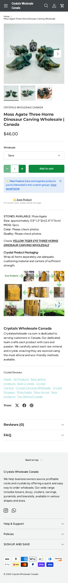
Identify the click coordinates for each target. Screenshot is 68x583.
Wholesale (9, 147)
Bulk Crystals (25, 383)
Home (6, 16)
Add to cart (46, 168)
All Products (21, 379)
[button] (62, 6)
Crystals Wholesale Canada (25, 574)
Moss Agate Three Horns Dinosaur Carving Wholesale (29, 19)
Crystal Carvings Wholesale (33, 388)
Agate (7, 379)
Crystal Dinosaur (13, 372)
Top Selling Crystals (30, 396)
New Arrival (41, 392)
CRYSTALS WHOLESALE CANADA (23, 107)
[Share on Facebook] (24, 405)
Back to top (32, 460)
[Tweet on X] (17, 405)
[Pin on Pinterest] (31, 405)
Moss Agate (24, 392)
